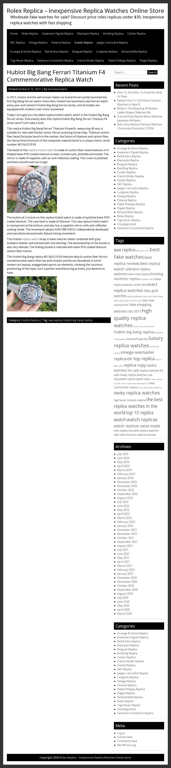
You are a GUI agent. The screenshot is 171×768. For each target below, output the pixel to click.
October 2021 (125, 538)
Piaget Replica (148, 60)
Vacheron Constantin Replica (55, 60)
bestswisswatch (57, 89)
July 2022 (122, 502)
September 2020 (127, 589)
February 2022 (126, 522)
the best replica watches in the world (138, 406)
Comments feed (127, 741)
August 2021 (125, 546)
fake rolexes (119, 301)
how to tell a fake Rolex (143, 326)
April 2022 (123, 514)
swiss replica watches (137, 392)
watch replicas (142, 419)
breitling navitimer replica (138, 276)
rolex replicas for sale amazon (134, 383)
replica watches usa (140, 375)
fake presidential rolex (137, 296)
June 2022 (123, 506)
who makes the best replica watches (136, 430)
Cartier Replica (136, 33)
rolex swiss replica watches (149, 387)
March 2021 (124, 566)
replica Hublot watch (41, 150)
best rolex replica (139, 274)
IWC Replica (17, 42)
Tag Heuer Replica (21, 60)
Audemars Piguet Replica (57, 33)
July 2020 (122, 597)
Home (14, 33)
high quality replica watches (133, 318)
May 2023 (123, 462)
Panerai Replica (60, 42)
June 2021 (123, 554)
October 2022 (125, 490)
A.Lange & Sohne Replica (25, 51)
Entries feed (124, 737)
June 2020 (123, 601)
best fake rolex (142, 251)
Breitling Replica (113, 33)
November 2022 (127, 486)
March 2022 (124, 518)
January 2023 (125, 478)
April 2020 (123, 609)
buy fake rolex (146, 279)
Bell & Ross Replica (56, 51)
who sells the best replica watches (135, 435)
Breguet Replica (82, 51)
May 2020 (123, 605)
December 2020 (127, 577)
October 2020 (125, 585)
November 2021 (127, 534)
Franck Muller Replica (90, 60)
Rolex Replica (30, 33)
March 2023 (124, 470)
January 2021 (125, 574)
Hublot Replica (83, 42)
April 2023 (123, 466)
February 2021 (126, 570)
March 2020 (124, 613)
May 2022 (123, 510)
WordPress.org (126, 745)
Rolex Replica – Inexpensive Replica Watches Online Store (85, 10)
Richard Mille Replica (134, 51)
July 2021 (122, 550)
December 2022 (127, 482)
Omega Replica (38, 42)
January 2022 (125, 526)
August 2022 (125, 498)
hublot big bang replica (78, 320)
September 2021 (127, 542)
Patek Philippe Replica (122, 60)
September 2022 (127, 494)
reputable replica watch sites (132, 379)
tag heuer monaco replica (130, 400)
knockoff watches (137, 339)
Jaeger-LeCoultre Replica (112, 42)
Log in (121, 733)
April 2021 (123, 562)
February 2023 (126, 474)
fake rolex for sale (133, 301)
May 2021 (123, 558)
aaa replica (55, 320)
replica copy (135, 365)
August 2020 (125, 593)
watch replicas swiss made (137, 425)
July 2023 (122, 454)
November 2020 (127, 581)
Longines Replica (106, 51)
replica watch (30, 239)
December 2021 (127, 530)
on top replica (141, 359)
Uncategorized (126, 224)
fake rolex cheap (155, 296)
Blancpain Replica (88, 33)
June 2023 (123, 458)
